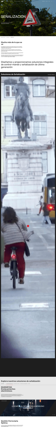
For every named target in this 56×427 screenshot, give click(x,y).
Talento (25, 1)
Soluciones (7, 37)
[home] (3, 1)
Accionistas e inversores (17, 1)
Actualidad (22, 1)
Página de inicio (3, 37)
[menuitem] (7, 1)
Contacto (47, 1)
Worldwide (43, 1)
